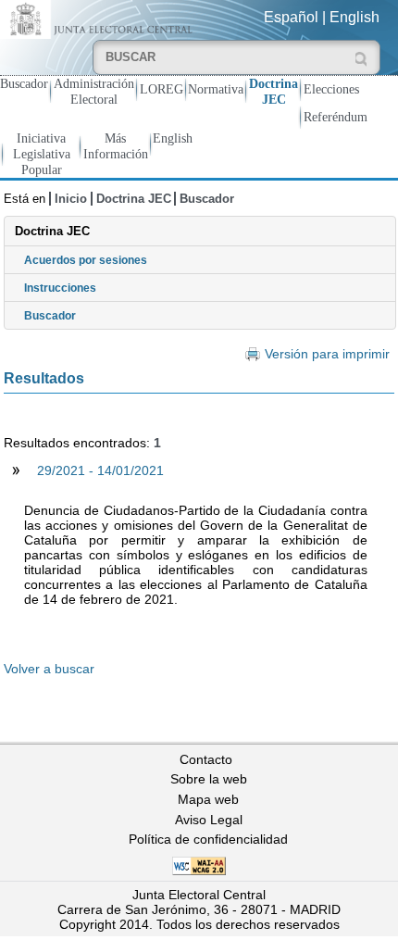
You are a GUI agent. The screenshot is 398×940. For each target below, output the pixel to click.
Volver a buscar (49, 668)
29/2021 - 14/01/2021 (100, 470)
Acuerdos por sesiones (85, 260)
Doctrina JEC (273, 91)
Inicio (71, 199)
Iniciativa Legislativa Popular (41, 154)
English (354, 17)
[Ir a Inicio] (99, 18)
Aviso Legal (209, 819)
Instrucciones (60, 288)
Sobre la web (208, 778)
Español (291, 17)
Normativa (215, 88)
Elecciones (331, 88)
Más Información (115, 146)
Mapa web (208, 799)
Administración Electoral (94, 91)
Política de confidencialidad (208, 839)
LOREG (161, 88)
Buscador (24, 83)
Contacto (206, 759)
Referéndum (335, 116)
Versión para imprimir (327, 354)
